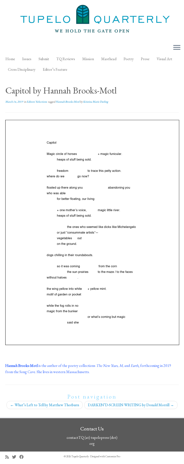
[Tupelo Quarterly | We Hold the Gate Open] (92, 20)
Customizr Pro (112, 456)
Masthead (108, 58)
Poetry (129, 58)
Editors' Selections (37, 102)
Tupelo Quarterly (80, 456)
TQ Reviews (65, 58)
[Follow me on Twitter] (15, 456)
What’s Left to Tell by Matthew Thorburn (44, 404)
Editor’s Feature (55, 69)
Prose (145, 58)
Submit (44, 58)
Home (10, 58)
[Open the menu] (176, 47)
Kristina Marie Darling (95, 102)
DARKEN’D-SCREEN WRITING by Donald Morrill (131, 404)
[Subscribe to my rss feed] (8, 456)
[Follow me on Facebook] (23, 456)
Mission (88, 58)
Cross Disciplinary (21, 69)
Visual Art (164, 58)
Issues (26, 58)
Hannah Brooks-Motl (68, 102)
